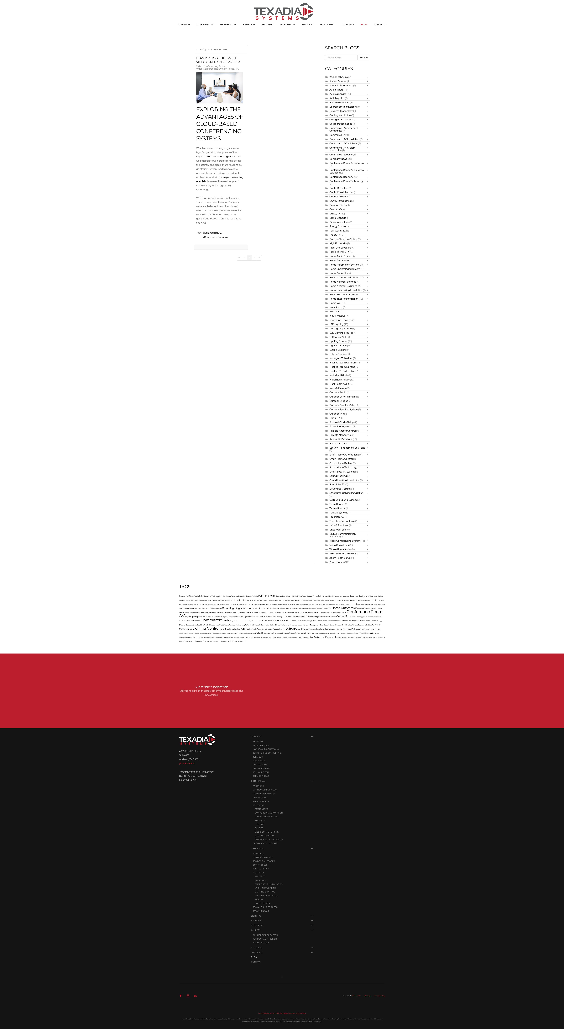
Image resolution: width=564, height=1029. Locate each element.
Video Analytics (344, 604)
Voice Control (317, 621)
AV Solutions (227, 613)
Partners (258, 786)
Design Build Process (265, 844)
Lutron (290, 628)
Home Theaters (267, 629)
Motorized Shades (339, 379)
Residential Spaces (264, 861)
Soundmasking (218, 604)
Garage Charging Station (343, 239)
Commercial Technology (351, 629)
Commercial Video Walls (269, 840)
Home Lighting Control (316, 617)
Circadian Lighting (193, 604)
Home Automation (339, 260)
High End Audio (338, 243)
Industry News (337, 316)
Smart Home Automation (343, 454)
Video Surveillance (339, 545)
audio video (261, 809)
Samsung (189, 625)
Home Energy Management (344, 269)
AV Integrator (336, 98)
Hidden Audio (254, 617)
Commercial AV (212, 233)
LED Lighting (336, 324)
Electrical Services (266, 896)
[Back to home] (283, 11)
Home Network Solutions (343, 286)
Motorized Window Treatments (355, 625)
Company (256, 737)
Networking (377, 604)
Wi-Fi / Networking (265, 888)
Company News (338, 159)
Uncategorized (337, 529)
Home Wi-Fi (335, 303)
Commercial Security (340, 154)
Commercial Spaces (264, 794)
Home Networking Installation (345, 290)
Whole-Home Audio (302, 629)
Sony (234, 604)
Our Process (260, 765)
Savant (333, 625)
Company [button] (184, 24)
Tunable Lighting (274, 600)
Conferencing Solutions (247, 633)
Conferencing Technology (259, 637)
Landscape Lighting (335, 629)
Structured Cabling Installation (346, 493)
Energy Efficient (292, 596)
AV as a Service (337, 94)
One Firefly (356, 996)
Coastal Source (320, 604)
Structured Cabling (340, 488)
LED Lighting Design (340, 328)
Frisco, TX (334, 235)
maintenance (380, 637)
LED (253, 625)
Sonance (371, 617)
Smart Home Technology (343, 467)
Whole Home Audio (340, 549)
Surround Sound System (343, 500)
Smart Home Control (341, 459)
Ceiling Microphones (340, 119)
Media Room (256, 629)
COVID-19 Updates (340, 201)
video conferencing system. (222, 156)
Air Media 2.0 (218, 617)
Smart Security (325, 625)
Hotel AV (334, 311)
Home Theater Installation (343, 299)
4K (252, 612)
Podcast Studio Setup (341, 422)
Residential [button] (228, 24)
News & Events (337, 388)
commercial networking (344, 633)
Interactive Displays (340, 320)
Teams (331, 600)
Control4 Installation (340, 192)
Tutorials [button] (347, 24)
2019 (306, 600)
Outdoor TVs (336, 413)
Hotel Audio (335, 307)
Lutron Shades (337, 354)
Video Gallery (261, 943)
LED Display (281, 608)
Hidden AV (370, 625)
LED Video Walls (338, 337)
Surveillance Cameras (368, 629)
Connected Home (262, 857)
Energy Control (337, 226)
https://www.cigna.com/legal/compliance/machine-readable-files (282, 1013)
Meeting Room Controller (343, 362)
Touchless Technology (341, 521)
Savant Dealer (337, 443)
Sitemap (367, 996)
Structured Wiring (234, 617)
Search (364, 58)
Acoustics (240, 604)
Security (260, 821)
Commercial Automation (296, 617)
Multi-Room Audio (339, 384)
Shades (259, 828)
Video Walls (302, 596)
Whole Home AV (225, 641)
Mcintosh (318, 596)
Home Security (291, 608)
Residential (258, 849)
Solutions (259, 805)
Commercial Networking (323, 633)
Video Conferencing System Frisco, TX (217, 69)
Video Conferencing (267, 832)
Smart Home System (340, 463)
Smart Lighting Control (201, 625)
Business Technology (341, 111)
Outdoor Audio (337, 392)
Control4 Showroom (368, 637)
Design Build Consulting (267, 753)
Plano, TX (334, 418)
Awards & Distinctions (266, 749)
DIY (201, 617)
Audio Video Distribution (316, 600)
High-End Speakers (340, 247)
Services (258, 757)
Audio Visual (336, 90)
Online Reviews (261, 768)
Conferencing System (310, 612)
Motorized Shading (328, 596)
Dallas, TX (335, 213)
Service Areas (261, 776)
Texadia (243, 608)
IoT (245, 641)
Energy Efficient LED (252, 600)
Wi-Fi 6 (362, 621)
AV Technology (278, 617)
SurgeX (232, 621)
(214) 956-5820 (187, 763)
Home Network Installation (344, 277)
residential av (280, 613)
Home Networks (194, 633)
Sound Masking (338, 476)
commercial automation (212, 641)
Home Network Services (342, 282)
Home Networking (307, 633)
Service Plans (261, 801)
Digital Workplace (339, 222)
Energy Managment (231, 633)
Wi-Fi (249, 625)
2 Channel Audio (338, 77)
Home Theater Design (341, 294)
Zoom (246, 604)
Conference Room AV (216, 237)
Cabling (355, 633)
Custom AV (335, 209)
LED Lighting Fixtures (341, 333)
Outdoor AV (327, 608)
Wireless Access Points (279, 604)
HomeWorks (194, 596)
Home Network (367, 604)
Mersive (333, 633)
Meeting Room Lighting (342, 367)
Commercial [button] (205, 24)
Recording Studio (205, 633)
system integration (293, 612)
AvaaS (280, 633)
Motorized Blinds (338, 375)
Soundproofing (203, 608)
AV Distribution (246, 629)
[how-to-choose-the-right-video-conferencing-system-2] (219, 87)
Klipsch (225, 617)
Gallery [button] (308, 24)
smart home (183, 633)
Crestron (266, 621)
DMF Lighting (245, 617)
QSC (301, 612)
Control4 (341, 616)
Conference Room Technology (346, 181)
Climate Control (280, 625)
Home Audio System (340, 256)
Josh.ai (343, 612)
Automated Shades (343, 637)
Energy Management (311, 625)
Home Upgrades (361, 617)
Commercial (258, 781)
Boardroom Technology (342, 107)
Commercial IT (184, 596)
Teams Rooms (337, 508)
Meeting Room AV (364, 608)
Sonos (297, 633)
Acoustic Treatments (341, 85)
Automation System (206, 604)
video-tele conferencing (243, 621)
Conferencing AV (241, 625)
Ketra (201, 596)
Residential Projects (265, 939)
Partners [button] (327, 24)
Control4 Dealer (338, 188)
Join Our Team (261, 772)
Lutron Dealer (337, 350)
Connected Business (265, 790)
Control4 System (338, 196)
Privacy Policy (379, 996)
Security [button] (268, 24)
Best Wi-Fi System (339, 102)
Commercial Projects (265, 935)
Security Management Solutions (347, 448)
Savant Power (261, 911)
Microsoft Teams (193, 621)
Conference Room (372, 600)
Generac (279, 596)
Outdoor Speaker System (343, 409)
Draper (284, 596)
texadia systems (229, 637)
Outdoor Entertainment (342, 396)
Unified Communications (266, 633)
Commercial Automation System (211, 612)
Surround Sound (193, 637)
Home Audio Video (255, 604)
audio (327, 600)
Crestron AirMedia (252, 596)
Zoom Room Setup (340, 558)
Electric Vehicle (257, 621)
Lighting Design (338, 345)
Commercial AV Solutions (343, 143)
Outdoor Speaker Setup (342, 405)
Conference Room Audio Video (346, 163)
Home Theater (239, 600)
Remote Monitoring (340, 435)
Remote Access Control (342, 431)
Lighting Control (338, 341)
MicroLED (193, 641)
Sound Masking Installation (344, 480)
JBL (284, 617)
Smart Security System (342, 471)
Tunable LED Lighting (238, 596)
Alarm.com (272, 637)
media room (264, 600)
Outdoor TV (310, 596)
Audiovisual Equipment (325, 637)
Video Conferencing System (211, 66)
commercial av (257, 608)
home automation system (319, 629)
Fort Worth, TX (337, 230)
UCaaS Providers (338, 525)
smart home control (342, 596)
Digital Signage (337, 218)
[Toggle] (368, 77)
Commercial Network (187, 600)
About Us (258, 742)
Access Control (337, 81)
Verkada (232, 625)
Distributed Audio (330, 617)
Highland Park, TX (339, 252)
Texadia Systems (338, 512)
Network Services (293, 604)
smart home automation (294, 625)
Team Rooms (336, 504)
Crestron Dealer (338, 205)
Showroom (259, 761)
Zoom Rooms (337, 562)
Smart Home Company (243, 637)
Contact (380, 24)
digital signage (317, 608)
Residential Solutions (340, 439)
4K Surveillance (208, 617)
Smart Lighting (231, 608)
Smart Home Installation (331, 621)
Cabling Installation (340, 115)
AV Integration (216, 596)
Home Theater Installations (374, 596)
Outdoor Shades (338, 401)
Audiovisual (351, 617)
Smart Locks (228, 604)
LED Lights (225, 625)
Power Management (340, 426)
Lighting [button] (249, 24)
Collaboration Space (340, 124)
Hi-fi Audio (204, 637)
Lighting (211, 637)
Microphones (226, 596)
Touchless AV (336, 517)
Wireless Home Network (342, 553)
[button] (282, 977)
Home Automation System (344, 264)
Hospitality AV (218, 637)
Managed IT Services (340, 358)
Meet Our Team (261, 745)
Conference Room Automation (293, 600)
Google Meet (340, 625)
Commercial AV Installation (344, 139)
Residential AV (215, 625)
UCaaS (198, 600)
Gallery (256, 930)
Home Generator (338, 273)
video (379, 629)
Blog (364, 24)
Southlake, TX (337, 484)
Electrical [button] (288, 24)
